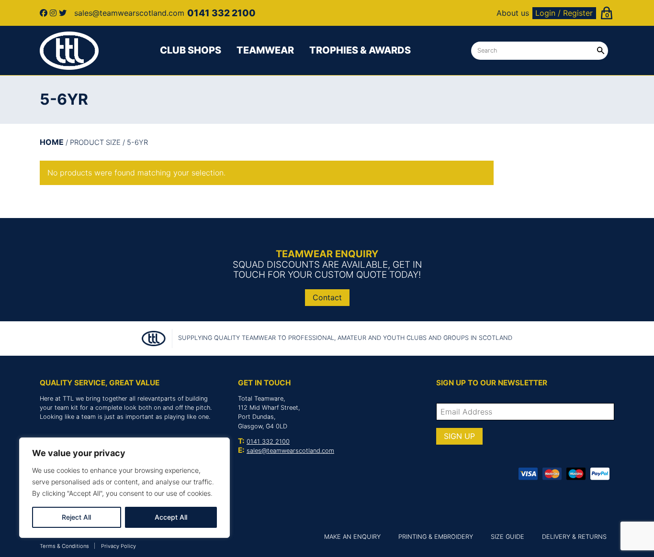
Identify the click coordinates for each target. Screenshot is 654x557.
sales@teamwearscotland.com (290, 450)
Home (52, 142)
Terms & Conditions (64, 546)
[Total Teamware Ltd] (69, 51)
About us (512, 13)
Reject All (76, 517)
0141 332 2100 (268, 441)
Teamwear (265, 50)
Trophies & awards (360, 50)
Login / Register (564, 13)
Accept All (171, 517)
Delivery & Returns (574, 536)
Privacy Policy (118, 546)
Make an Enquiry (352, 536)
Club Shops (190, 50)
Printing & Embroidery (435, 536)
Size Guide (507, 536)
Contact (327, 297)
